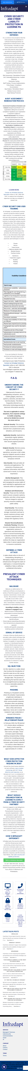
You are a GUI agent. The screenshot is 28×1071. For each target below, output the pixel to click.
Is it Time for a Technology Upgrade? (14, 980)
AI (3, 1039)
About (4, 1045)
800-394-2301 (21, 1068)
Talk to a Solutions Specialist (14, 860)
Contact (5, 1049)
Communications (8, 1036)
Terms (5, 1055)
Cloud (4, 1037)
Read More (10, 940)
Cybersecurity (7, 1034)
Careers (5, 1047)
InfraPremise (14, 951)
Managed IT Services (14, 942)
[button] (26, 6)
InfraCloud (14, 934)
